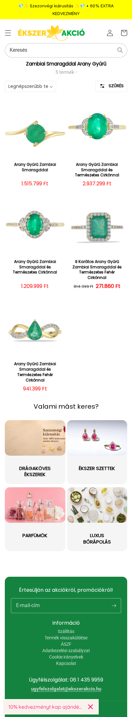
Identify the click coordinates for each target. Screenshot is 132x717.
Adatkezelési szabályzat (66, 650)
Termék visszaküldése (66, 637)
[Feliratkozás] (114, 605)
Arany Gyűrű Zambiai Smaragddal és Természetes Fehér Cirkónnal (35, 371)
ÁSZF (66, 644)
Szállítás (66, 631)
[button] (8, 33)
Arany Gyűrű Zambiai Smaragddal (35, 167)
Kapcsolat (66, 663)
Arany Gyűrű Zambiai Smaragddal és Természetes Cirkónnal (97, 170)
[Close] (90, 706)
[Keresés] (120, 50)
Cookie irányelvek (66, 656)
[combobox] (66, 50)
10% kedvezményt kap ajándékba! (45, 707)
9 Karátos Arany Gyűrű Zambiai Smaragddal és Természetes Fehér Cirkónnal (97, 269)
